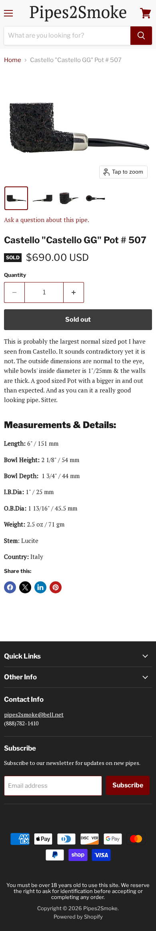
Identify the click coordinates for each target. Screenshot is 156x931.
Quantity (15, 275)
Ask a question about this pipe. (46, 220)
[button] (16, 198)
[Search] (141, 35)
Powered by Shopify (78, 916)
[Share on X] (25, 587)
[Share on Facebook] (10, 587)
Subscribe (127, 785)
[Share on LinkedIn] (40, 587)
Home (12, 60)
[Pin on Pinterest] (56, 587)
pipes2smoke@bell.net (34, 714)
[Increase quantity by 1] (74, 292)
